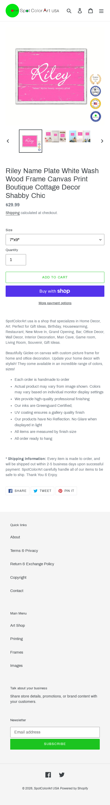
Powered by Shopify (74, 788)
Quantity (12, 250)
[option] (30, 141)
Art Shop (17, 625)
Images (16, 666)
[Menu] (101, 10)
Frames (16, 652)
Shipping (13, 213)
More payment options (55, 303)
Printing (16, 639)
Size (9, 230)
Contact (16, 591)
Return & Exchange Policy (32, 564)
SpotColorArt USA (46, 788)
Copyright (18, 577)
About (15, 537)
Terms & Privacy (24, 551)
